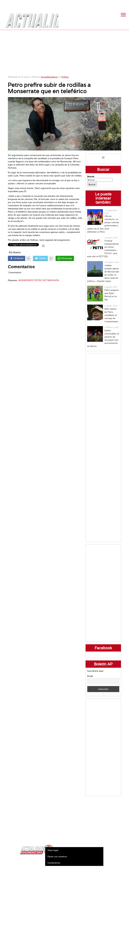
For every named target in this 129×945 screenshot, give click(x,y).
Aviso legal (53, 850)
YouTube (125, 3)
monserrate (26, 280)
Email (90, 676)
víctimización (50, 280)
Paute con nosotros (57, 856)
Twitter (109, 3)
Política (65, 77)
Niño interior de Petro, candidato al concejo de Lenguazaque (111, 315)
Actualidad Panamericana (30, 18)
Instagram (117, 3)
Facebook (101, 3)
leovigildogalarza (49, 77)
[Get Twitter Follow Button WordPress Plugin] (43, 245)
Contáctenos (54, 863)
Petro (38, 280)
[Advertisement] (65, 52)
